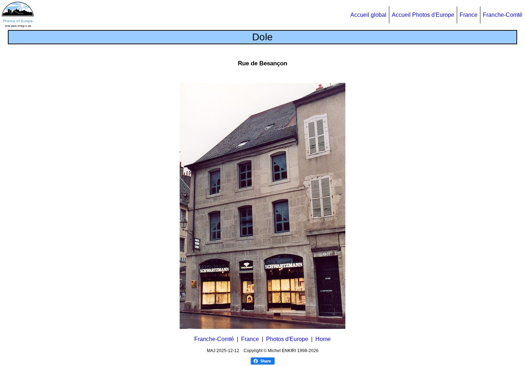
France (469, 15)
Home (323, 339)
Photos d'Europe (287, 339)
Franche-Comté (502, 15)
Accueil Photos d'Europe (423, 15)
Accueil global (368, 15)
